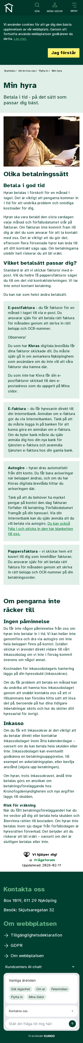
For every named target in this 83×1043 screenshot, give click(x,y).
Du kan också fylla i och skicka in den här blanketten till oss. (40, 529)
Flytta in (43, 70)
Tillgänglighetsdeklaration (35, 935)
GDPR (16, 945)
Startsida (9, 70)
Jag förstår (63, 53)
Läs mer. (20, 39)
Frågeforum (44, 860)
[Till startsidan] (8, 7)
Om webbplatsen (26, 956)
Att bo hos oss (26, 70)
